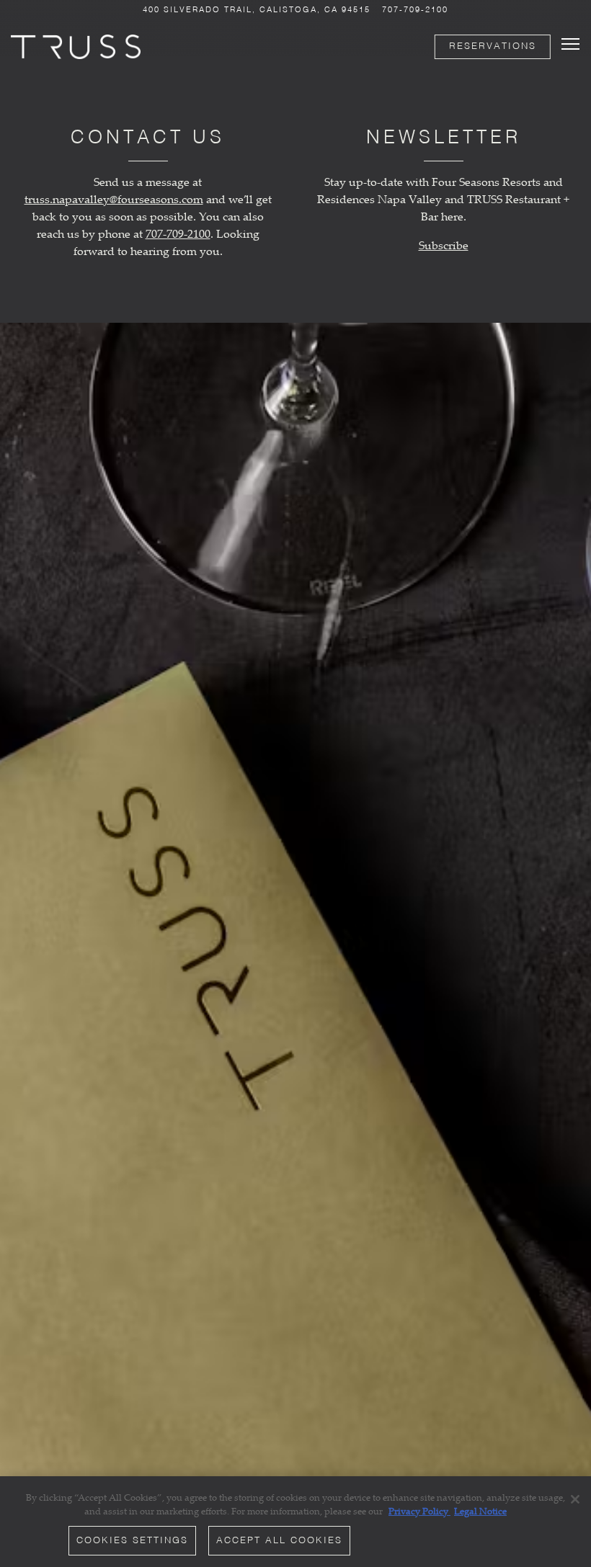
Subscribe (443, 245)
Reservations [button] (492, 46)
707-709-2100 (415, 10)
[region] (295, 1521)
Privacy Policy (419, 1510)
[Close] (575, 1499)
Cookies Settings (132, 1540)
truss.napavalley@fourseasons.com (114, 199)
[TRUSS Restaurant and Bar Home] (76, 45)
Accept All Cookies (279, 1540)
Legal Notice (480, 1510)
